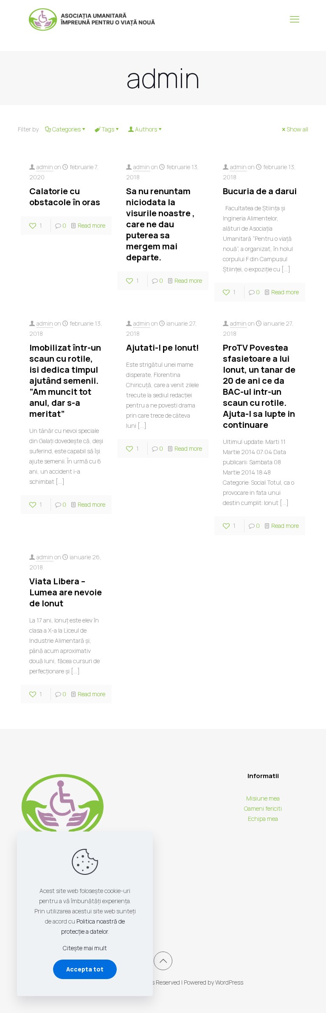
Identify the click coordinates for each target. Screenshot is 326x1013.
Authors (146, 129)
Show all (297, 129)
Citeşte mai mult (85, 948)
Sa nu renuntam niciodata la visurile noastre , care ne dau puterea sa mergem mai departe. (160, 224)
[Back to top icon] (163, 961)
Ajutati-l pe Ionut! (162, 347)
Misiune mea (263, 798)
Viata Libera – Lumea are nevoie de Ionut (65, 592)
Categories (66, 129)
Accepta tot (85, 969)
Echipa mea (263, 819)
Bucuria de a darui (260, 191)
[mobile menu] (294, 19)
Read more (91, 225)
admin (45, 167)
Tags (107, 129)
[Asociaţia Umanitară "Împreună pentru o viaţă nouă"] (92, 19)
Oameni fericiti (263, 808)
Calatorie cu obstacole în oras (64, 196)
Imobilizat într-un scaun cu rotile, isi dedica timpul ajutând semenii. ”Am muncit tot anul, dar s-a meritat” (65, 380)
